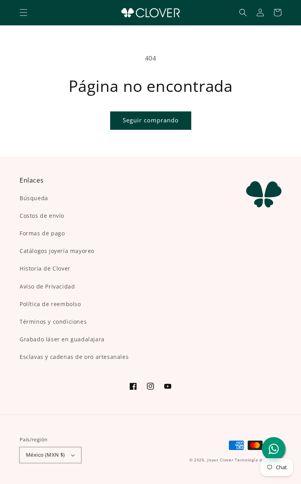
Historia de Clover (45, 268)
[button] (23, 12)
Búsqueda (34, 198)
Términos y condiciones (53, 321)
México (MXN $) (45, 454)
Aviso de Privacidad (47, 286)
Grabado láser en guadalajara (62, 339)
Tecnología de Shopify (258, 459)
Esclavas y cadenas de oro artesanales (74, 356)
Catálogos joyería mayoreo (57, 251)
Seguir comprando (151, 120)
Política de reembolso (50, 304)
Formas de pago (42, 233)
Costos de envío (42, 215)
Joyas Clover (220, 459)
